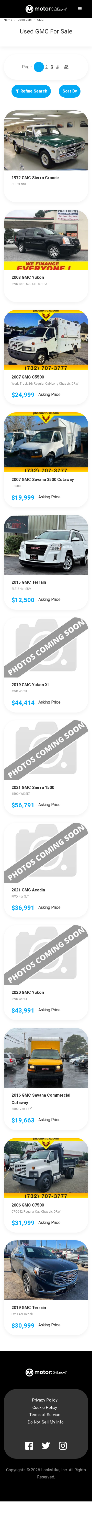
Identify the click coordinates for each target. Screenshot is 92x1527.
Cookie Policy (44, 1407)
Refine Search (33, 91)
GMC (40, 19)
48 (66, 66)
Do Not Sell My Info (46, 1422)
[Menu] (79, 7)
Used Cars (25, 19)
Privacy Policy (44, 1400)
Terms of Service (44, 1414)
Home (8, 19)
